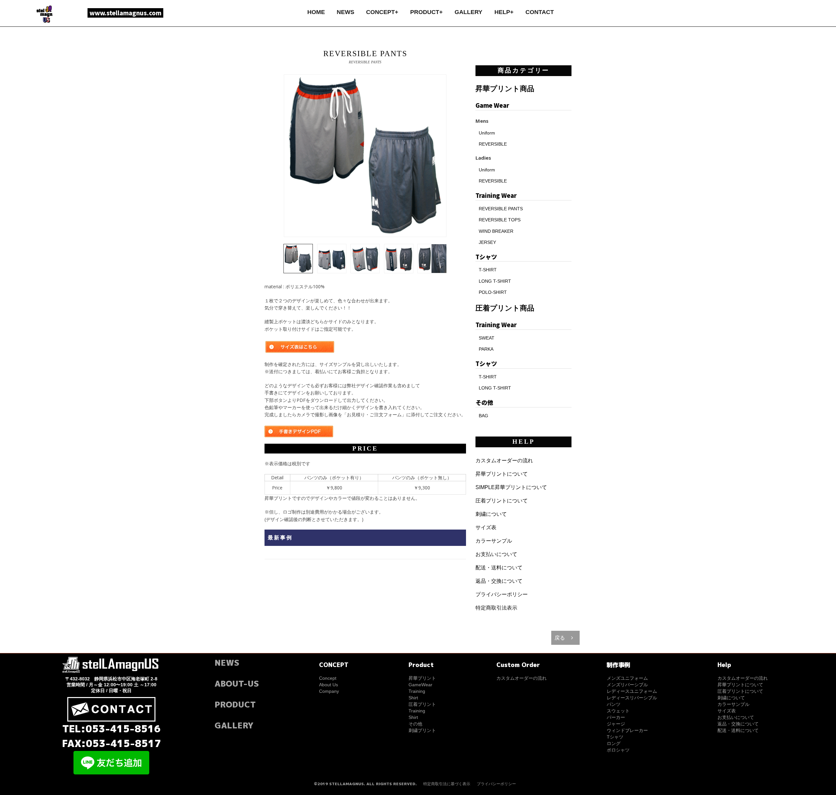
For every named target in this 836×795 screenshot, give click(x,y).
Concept (327, 678)
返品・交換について (498, 581)
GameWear (420, 684)
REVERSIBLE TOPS (500, 219)
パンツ (613, 704)
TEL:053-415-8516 (111, 729)
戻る (560, 638)
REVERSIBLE (493, 144)
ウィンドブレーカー (627, 730)
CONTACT (539, 12)
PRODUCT (235, 704)
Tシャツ (615, 736)
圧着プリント (422, 704)
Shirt (413, 697)
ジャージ (616, 723)
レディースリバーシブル (632, 697)
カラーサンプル (493, 541)
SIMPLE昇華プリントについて (511, 487)
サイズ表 (485, 527)
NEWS (345, 12)
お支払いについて (496, 554)
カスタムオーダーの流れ (504, 460)
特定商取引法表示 (496, 608)
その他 (415, 723)
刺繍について (491, 514)
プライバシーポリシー (501, 594)
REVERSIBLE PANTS (501, 208)
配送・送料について (498, 567)
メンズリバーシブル (627, 684)
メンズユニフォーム (627, 678)
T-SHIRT (488, 269)
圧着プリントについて (501, 500)
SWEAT (486, 338)
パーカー (616, 717)
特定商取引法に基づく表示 (446, 784)
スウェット (618, 710)
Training (417, 691)
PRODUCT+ (426, 12)
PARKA (486, 349)
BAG (483, 415)
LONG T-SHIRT (495, 281)
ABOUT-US (237, 683)
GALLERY (468, 12)
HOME (316, 12)
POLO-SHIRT (493, 292)
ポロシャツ (618, 750)
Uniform (487, 132)
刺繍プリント (422, 730)
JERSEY (487, 242)
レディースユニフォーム (632, 691)
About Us (328, 684)
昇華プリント (422, 678)
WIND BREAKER (496, 231)
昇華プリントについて (501, 474)
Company (329, 691)
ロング (613, 743)
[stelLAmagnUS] (45, 13)
